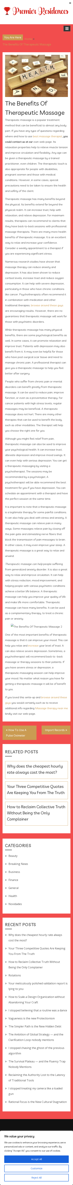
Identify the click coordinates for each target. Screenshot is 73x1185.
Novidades (15, 904)
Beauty (12, 856)
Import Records (55, 730)
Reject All (36, 1177)
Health (12, 896)
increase (33, 645)
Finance (13, 880)
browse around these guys (47, 305)
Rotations (14, 975)
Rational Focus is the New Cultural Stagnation (37, 1102)
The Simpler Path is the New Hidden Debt (34, 1026)
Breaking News (18, 864)
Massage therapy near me (51, 708)
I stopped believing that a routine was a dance (37, 1010)
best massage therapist (47, 136)
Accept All (36, 1159)
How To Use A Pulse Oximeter (16, 732)
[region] (36, 1158)
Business (14, 872)
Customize (36, 1168)
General (13, 888)
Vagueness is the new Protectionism (31, 1018)
